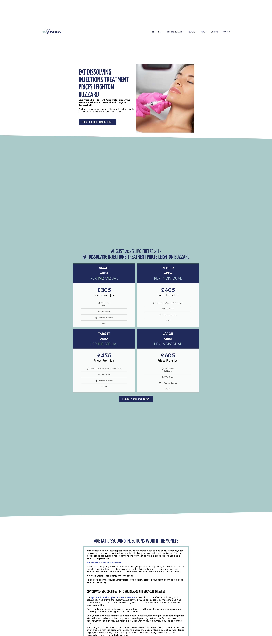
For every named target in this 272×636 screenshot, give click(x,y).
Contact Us (214, 32)
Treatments (191, 32)
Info (159, 32)
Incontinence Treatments (174, 32)
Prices (203, 32)
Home (152, 32)
